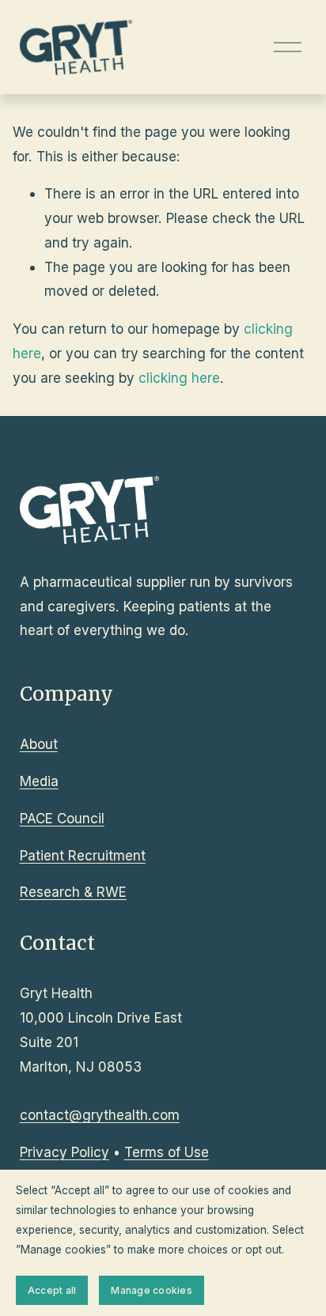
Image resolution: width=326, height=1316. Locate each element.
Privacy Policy (64, 1152)
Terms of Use (166, 1152)
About (39, 744)
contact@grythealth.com (100, 1114)
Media (39, 781)
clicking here (179, 377)
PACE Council (62, 818)
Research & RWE (73, 891)
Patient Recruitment (83, 855)
